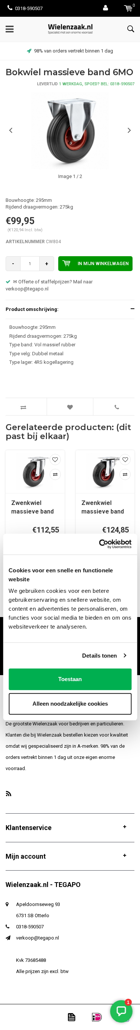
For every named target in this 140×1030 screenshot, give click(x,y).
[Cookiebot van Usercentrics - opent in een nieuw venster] (99, 544)
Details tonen (99, 655)
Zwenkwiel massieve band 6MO (32, 507)
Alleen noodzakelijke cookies (70, 703)
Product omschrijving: (32, 309)
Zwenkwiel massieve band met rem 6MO (102, 507)
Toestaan (70, 679)
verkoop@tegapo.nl (37, 938)
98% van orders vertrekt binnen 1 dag (73, 51)
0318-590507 (29, 8)
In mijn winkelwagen (103, 263)
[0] (128, 8)
